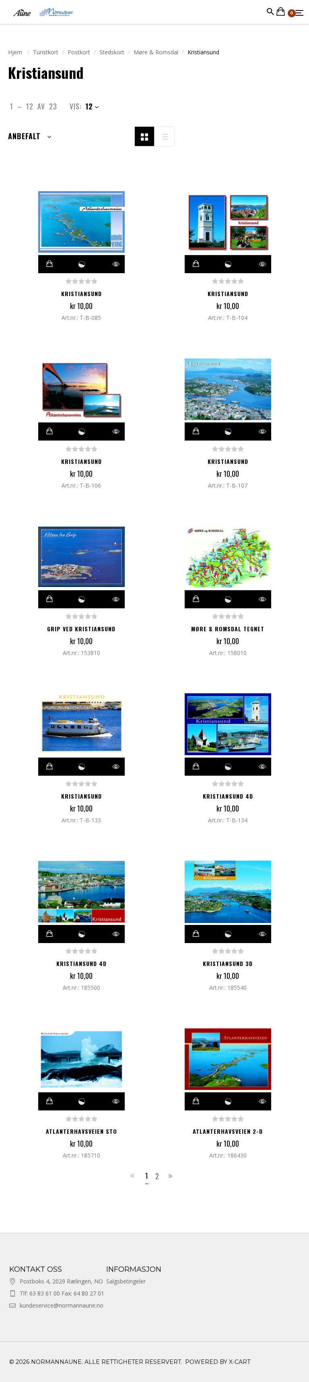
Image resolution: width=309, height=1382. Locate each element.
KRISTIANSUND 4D (228, 796)
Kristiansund (81, 293)
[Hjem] (43, 20)
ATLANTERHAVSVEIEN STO (81, 1131)
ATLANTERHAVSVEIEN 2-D (228, 1131)
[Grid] (144, 135)
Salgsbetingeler (126, 1281)
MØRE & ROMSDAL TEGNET (227, 628)
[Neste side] (171, 1176)
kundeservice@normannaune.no (61, 1305)
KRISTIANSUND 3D (228, 963)
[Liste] (164, 135)
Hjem (16, 52)
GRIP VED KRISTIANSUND (81, 628)
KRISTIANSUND (81, 796)
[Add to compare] (81, 264)
